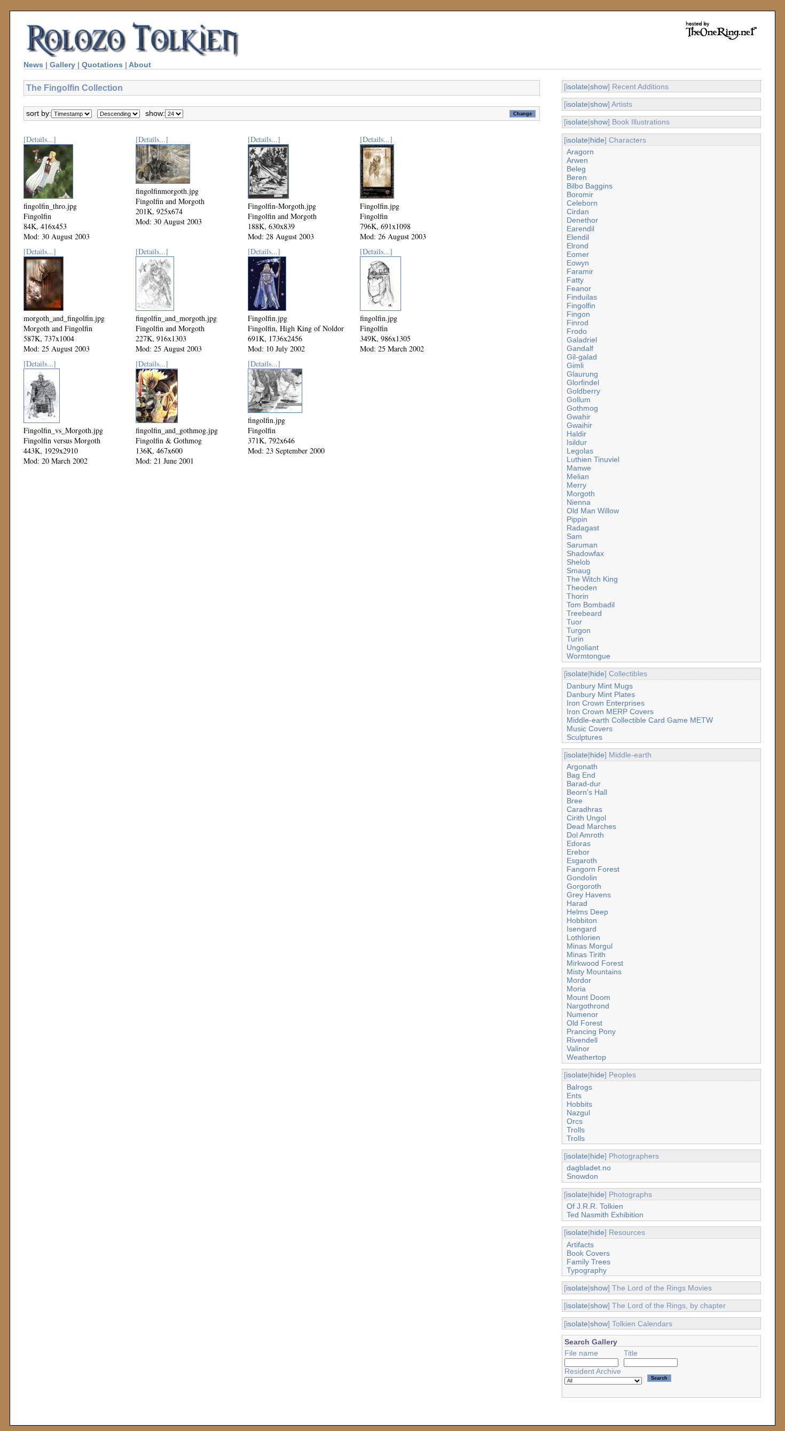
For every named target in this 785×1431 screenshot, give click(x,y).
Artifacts (580, 1244)
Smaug (579, 570)
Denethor (582, 220)
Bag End (581, 775)
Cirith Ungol (586, 818)
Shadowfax (585, 553)
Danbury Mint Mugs (600, 686)
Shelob (578, 562)
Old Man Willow (593, 510)
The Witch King (592, 579)
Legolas (580, 451)
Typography (587, 1270)
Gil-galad (582, 357)
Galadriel (582, 339)
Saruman (582, 545)
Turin (575, 639)
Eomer (578, 254)
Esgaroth (582, 860)
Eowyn (578, 263)
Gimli (575, 365)
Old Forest (584, 1023)
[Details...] (39, 139)
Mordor (579, 980)
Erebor (578, 852)
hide (597, 140)
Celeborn (582, 203)
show (599, 86)
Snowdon (582, 1176)
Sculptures (584, 737)
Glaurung (582, 374)
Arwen (577, 160)
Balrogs (579, 1087)
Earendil (580, 228)
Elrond (577, 245)
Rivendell (582, 1040)
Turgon (579, 630)
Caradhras (584, 809)
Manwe (579, 468)
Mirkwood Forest (595, 963)
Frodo (577, 331)
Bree (575, 800)
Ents (574, 1095)
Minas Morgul (590, 946)
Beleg (576, 169)
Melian (578, 476)
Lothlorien (583, 937)
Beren (577, 177)
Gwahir (579, 416)
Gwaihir (579, 425)
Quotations (102, 64)
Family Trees (588, 1261)
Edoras (579, 843)
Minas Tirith (586, 954)
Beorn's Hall (587, 792)
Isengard (581, 929)
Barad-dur (584, 783)
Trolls (576, 1129)
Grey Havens (589, 894)
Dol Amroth (585, 835)
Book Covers (588, 1253)
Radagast (583, 527)
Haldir (576, 433)
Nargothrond (588, 1006)
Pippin (577, 519)
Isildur (577, 442)
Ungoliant (583, 647)
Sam (574, 536)
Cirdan (578, 211)
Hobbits (579, 1104)
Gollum (579, 399)
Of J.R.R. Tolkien (595, 1206)
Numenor (582, 1014)
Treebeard (584, 613)
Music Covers (590, 728)
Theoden (582, 587)
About (140, 64)
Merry (576, 485)
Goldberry (583, 391)
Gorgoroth (584, 886)
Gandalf (580, 348)
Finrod (577, 322)
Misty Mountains (594, 971)
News (33, 64)
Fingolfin (581, 305)
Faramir (580, 271)
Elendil (578, 237)
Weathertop (586, 1057)
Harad (577, 903)
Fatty (575, 280)
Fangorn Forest (593, 869)
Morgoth (581, 493)
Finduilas (582, 297)
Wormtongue (588, 656)
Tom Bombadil (591, 604)
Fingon (578, 314)
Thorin (577, 596)
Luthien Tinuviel (593, 459)
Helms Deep (587, 912)
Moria (576, 988)
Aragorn (580, 151)
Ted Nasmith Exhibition (605, 1214)
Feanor (579, 288)
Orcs (575, 1121)
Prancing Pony (591, 1031)
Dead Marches (591, 826)
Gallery (62, 64)
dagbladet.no (589, 1167)
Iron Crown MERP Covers (610, 711)
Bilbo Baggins (590, 186)
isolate (577, 86)
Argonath (582, 766)
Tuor (574, 621)
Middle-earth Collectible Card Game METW (640, 720)
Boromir (580, 194)
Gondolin (582, 877)
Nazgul (578, 1112)
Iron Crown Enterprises (606, 703)
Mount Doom (588, 997)
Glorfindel (583, 382)
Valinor (578, 1048)
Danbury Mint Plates (601, 694)
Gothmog (582, 408)
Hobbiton (582, 920)
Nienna (579, 502)
